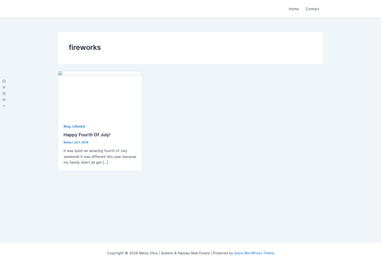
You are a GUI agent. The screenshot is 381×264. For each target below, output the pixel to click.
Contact (312, 9)
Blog (67, 126)
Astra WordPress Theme (254, 253)
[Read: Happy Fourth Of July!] (100, 94)
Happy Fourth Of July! (87, 134)
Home (294, 9)
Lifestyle (78, 126)
